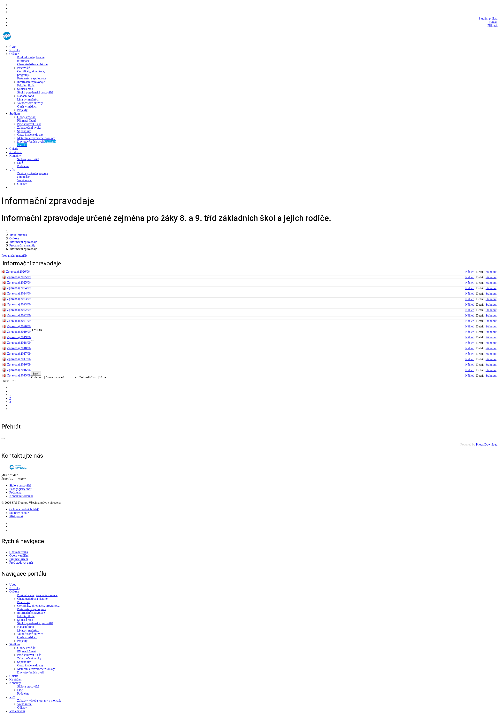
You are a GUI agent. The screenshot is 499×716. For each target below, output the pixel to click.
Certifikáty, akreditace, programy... (31, 73)
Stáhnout (491, 271)
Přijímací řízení (26, 120)
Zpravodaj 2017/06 (19, 359)
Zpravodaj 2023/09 (19, 299)
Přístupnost (16, 516)
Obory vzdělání (26, 117)
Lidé (20, 162)
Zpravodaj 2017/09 (19, 353)
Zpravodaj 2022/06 (19, 315)
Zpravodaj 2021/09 (19, 320)
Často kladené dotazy (30, 134)
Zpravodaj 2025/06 (19, 282)
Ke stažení (15, 152)
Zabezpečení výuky (29, 127)
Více (12, 169)
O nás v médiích (27, 106)
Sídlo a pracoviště (28, 159)
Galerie (13, 148)
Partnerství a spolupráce (31, 78)
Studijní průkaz (488, 18)
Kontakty (15, 155)
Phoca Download (486, 444)
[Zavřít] (32, 340)
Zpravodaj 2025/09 (19, 277)
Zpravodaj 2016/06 (19, 370)
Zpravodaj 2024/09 (19, 288)
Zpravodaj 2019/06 (19, 337)
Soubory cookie (19, 512)
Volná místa (24, 180)
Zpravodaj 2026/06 (18, 271)
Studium (14, 113)
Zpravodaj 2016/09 (19, 364)
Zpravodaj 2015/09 (19, 375)
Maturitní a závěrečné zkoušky (36, 138)
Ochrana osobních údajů (24, 509)
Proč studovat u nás (29, 124)
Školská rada (25, 89)
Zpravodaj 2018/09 (19, 342)
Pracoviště (23, 67)
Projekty (22, 110)
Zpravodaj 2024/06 (19, 293)
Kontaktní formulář (21, 496)
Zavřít (36, 373)
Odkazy (22, 183)
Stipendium (24, 131)
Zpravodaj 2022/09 (19, 309)
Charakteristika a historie (32, 64)
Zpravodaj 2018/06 (19, 348)
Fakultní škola (26, 85)
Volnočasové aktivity (30, 103)
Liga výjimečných (28, 99)
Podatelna (23, 166)
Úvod (12, 46)
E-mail (493, 22)
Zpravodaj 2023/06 (19, 304)
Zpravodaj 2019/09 (19, 331)
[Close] (3, 438)
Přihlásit (492, 25)
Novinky (14, 50)
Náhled (469, 271)
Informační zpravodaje (31, 82)
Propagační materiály (14, 255)
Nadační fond (25, 96)
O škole (14, 53)
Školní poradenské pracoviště (35, 92)
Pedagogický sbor (20, 489)
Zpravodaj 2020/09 (19, 326)
